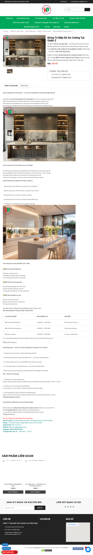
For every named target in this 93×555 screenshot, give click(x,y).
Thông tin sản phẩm (11, 85)
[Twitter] (67, 506)
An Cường (6, 171)
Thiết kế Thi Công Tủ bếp (17, 31)
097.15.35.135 (8, 552)
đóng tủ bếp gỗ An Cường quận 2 (24, 99)
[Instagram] (70, 506)
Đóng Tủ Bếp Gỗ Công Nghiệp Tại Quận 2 (13, 484)
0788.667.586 (66, 74)
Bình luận (24, 85)
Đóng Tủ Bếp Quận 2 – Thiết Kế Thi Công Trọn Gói (38, 31)
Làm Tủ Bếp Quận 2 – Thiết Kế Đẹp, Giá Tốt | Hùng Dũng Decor (35, 484)
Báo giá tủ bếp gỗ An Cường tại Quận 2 (14, 310)
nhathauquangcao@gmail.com (13, 534)
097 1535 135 (56, 74)
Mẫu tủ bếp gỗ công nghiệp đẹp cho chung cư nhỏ (25, 308)
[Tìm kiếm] (87, 9)
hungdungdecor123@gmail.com (61, 77)
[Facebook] (65, 506)
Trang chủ (5, 31)
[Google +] (73, 506)
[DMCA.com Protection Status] (46, 550)
